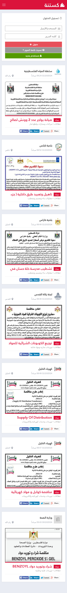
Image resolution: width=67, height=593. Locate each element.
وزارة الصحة (46, 517)
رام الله (8, 76)
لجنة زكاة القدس (43, 294)
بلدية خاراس (45, 219)
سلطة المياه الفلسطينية (38, 71)
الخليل (7, 224)
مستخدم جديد (33, 56)
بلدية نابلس (46, 145)
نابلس (7, 150)
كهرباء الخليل (45, 368)
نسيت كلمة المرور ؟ (32, 50)
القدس (8, 299)
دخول (35, 44)
